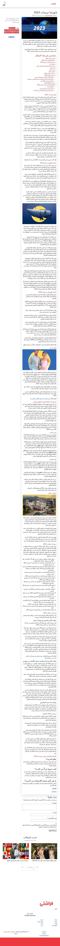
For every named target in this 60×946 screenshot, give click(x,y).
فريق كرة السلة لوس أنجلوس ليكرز (45, 66)
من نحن (44, 933)
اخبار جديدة (16, 32)
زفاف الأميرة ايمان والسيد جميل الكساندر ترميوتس (40, 79)
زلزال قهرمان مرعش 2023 (47, 62)
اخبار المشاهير (15, 30)
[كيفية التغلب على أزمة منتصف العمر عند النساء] (16, 851)
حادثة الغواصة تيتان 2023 (48, 60)
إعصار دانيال (51, 71)
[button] (37, 868)
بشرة (41, 920)
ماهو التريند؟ (50, 86)
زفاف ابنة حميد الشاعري (47, 81)
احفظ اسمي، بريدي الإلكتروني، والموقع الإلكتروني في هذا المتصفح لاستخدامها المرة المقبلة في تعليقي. (40, 826)
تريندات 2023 (8, 32)
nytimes (54, 791)
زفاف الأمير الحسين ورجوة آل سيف (44, 77)
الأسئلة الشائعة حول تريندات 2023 (46, 85)
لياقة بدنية (54, 925)
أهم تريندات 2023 (50, 58)
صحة (56, 921)
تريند (42, 925)
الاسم (55, 812)
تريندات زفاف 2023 (49, 75)
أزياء (42, 923)
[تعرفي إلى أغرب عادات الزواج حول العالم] (44, 851)
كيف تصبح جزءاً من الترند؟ (46, 88)
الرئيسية (44, 931)
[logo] (53, 4)
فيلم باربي (52, 64)
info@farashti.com (30, 915)
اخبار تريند (7, 30)
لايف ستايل (40, 921)
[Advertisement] (30, 888)
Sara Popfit (48, 15)
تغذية (56, 923)
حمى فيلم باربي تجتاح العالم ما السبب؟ (40, 398)
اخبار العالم (12, 28)
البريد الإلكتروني (52, 818)
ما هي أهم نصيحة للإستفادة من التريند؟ (43, 90)
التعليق (54, 803)
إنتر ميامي (52, 68)
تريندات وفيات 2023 (49, 73)
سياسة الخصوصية (44, 935)
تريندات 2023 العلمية (49, 83)
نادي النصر (52, 70)
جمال (55, 920)
